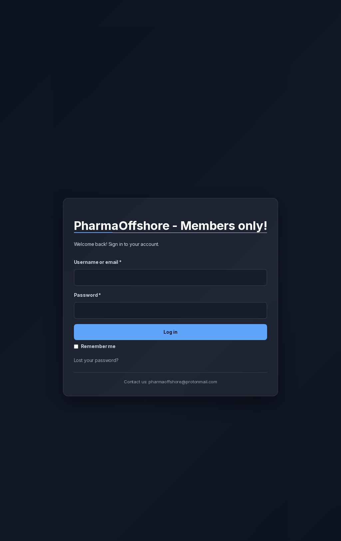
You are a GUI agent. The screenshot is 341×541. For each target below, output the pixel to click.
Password (87, 295)
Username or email (98, 262)
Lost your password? (96, 360)
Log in (170, 332)
